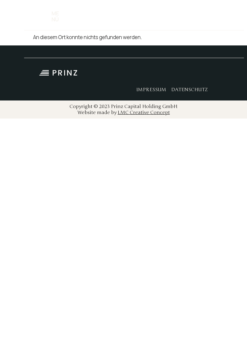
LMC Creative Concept (144, 113)
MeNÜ (55, 16)
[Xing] (202, 75)
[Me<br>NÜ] (44, 16)
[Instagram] (175, 75)
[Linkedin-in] (188, 75)
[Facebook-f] (161, 75)
